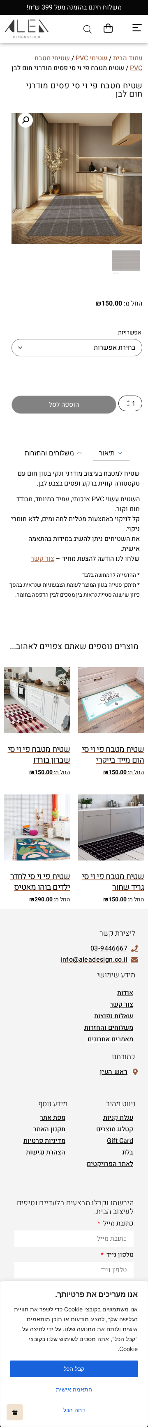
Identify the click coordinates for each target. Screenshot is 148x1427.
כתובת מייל (118, 1224)
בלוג (127, 1152)
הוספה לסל (64, 405)
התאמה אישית (74, 1389)
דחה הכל (74, 1409)
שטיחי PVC (91, 58)
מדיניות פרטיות (44, 1141)
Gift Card (120, 1141)
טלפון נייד (119, 1256)
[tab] (111, 453)
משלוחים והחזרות (108, 1028)
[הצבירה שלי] (15, 1412)
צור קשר (42, 559)
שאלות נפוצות (113, 1016)
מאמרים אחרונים (110, 1039)
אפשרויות (129, 333)
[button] (25, 120)
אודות (125, 993)
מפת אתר (52, 1118)
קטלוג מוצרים (114, 1129)
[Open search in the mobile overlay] (87, 29)
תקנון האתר (49, 1129)
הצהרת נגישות (45, 1152)
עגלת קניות (118, 1118)
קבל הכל (74, 1368)
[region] (74, 1354)
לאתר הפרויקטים (110, 1164)
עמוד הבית (127, 58)
